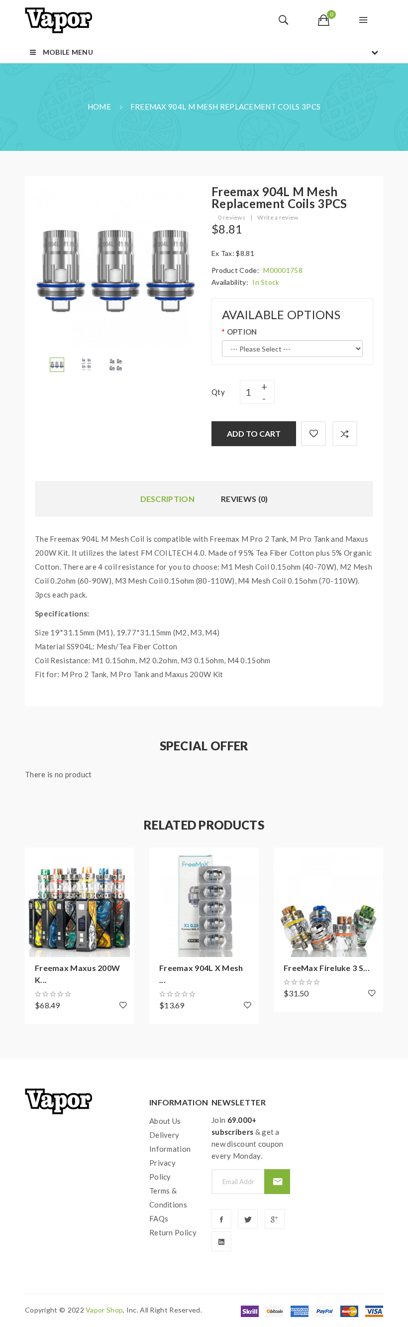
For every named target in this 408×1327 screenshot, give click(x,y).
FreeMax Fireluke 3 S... (327, 967)
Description (167, 498)
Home (99, 106)
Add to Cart (254, 433)
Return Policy (173, 1232)
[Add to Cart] (37, 859)
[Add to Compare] (344, 433)
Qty (218, 391)
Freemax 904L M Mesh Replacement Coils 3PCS (225, 106)
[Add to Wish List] (313, 433)
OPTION (242, 331)
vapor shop (104, 1310)
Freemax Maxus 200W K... (77, 973)
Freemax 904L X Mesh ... (201, 973)
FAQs (158, 1218)
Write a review (277, 217)
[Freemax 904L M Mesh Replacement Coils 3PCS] (57, 363)
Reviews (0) (244, 498)
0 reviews (231, 217)
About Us (165, 1120)
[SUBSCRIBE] (277, 1181)
